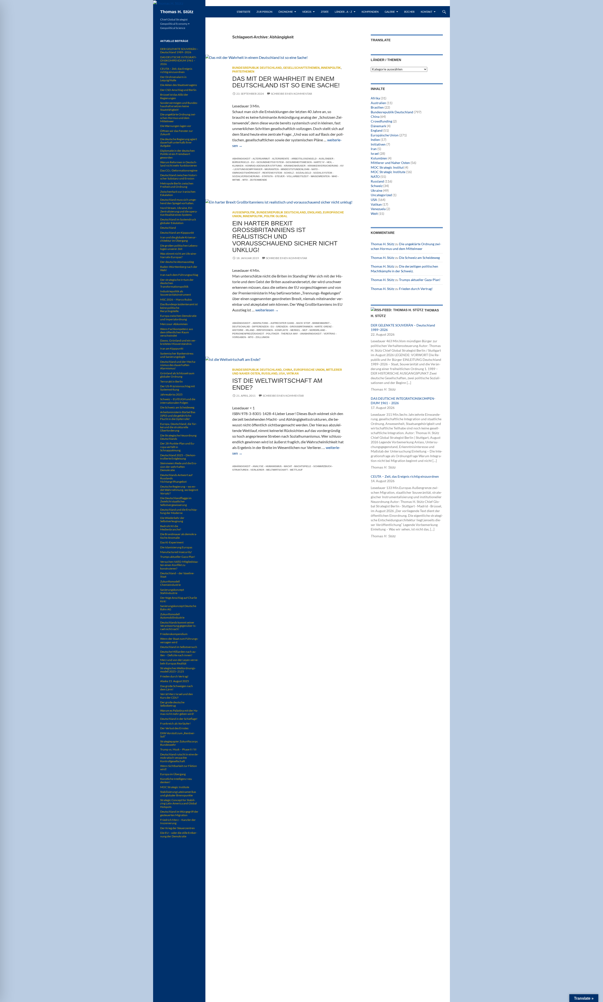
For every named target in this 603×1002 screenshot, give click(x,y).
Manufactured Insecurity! (176, 552)
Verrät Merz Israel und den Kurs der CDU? (176, 695)
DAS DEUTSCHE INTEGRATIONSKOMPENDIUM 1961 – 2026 (178, 60)
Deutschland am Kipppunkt (177, 232)
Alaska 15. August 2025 (174, 681)
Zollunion (262, 337)
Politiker (272, 333)
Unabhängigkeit (311, 333)
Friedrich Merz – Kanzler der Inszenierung (178, 821)
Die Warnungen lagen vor (175, 126)
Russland (269, 373)
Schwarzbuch (322, 466)
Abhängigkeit (241, 158)
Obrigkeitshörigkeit (246, 172)
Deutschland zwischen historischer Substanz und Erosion (178, 176)
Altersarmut (261, 158)
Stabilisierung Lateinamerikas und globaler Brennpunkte (178, 793)
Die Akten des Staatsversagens (178, 85)
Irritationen (265, 330)
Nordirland (317, 330)
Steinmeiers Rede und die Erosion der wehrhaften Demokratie (178, 466)
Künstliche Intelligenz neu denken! (176, 780)
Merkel (295, 330)
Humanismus (274, 466)
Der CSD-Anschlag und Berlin (178, 90)
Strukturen (240, 469)
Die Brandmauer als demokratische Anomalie (178, 535)
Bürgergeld (240, 162)
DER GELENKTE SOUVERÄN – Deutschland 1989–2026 (179, 50)
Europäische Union (309, 369)
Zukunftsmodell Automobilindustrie (172, 615)
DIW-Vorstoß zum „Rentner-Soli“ (177, 734)
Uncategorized (381, 195)
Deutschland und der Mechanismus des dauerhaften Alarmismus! (178, 365)
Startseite (243, 11)
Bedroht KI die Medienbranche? (170, 527)
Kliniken (237, 165)
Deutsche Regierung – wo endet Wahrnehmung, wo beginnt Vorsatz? (179, 490)
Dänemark (378, 126)
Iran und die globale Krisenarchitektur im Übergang (178, 239)
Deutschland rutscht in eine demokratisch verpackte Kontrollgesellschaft (179, 758)
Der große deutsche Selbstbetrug (172, 704)
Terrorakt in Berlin (171, 381)
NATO (314, 169)
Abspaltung (260, 323)
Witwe (236, 180)
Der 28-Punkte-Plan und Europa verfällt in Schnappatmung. (177, 447)
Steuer (280, 176)
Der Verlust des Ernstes (174, 728)
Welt (374, 214)
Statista (267, 176)
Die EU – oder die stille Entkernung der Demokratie (178, 834)
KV (342, 165)
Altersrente (280, 158)
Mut (304, 330)
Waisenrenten (320, 176)
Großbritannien (301, 326)
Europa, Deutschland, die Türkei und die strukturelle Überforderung (178, 427)
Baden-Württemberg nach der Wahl (178, 268)
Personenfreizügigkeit (248, 333)
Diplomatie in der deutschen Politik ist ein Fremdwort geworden (177, 154)
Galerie (390, 11)
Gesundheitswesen (299, 162)
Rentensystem (272, 172)
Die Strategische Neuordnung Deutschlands (178, 437)
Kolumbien (379, 158)
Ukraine (376, 190)
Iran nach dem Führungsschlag (179, 275)
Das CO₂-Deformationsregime (178, 170)
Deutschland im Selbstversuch (178, 647)
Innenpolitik (331, 67)
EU (252, 162)
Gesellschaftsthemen (301, 67)
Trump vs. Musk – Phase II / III (178, 749)
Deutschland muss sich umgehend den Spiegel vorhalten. (178, 201)
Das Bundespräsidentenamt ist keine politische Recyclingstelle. (179, 307)
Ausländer (326, 158)
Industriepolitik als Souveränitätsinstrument (175, 292)
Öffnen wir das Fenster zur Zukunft (176, 132)
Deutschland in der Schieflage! (178, 719)
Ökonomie (285, 11)
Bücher (409, 11)
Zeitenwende (258, 180)
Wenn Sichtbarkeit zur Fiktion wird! (178, 767)
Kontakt (426, 11)
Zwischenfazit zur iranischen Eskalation (178, 193)
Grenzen (282, 326)
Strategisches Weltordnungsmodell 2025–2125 (178, 669)
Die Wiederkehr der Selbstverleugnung (172, 519)
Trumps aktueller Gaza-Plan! (419, 280)
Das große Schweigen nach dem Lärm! (176, 687)
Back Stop (303, 323)
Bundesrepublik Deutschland (257, 67)
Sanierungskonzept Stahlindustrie (172, 591)
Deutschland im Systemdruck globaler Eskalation (178, 221)
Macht (288, 466)
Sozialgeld (303, 172)
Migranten (272, 169)
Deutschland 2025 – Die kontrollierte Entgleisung (178, 456)
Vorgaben (239, 337)
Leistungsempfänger (248, 169)
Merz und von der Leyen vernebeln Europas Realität (179, 661)
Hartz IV (319, 162)
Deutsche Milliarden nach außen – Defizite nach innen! (178, 653)
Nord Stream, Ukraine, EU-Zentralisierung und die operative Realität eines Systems (178, 211)
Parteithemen (243, 71)
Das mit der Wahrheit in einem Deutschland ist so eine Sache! (286, 82)
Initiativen (378, 144)
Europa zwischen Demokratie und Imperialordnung (178, 317)
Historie (238, 330)
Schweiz (377, 186)
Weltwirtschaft (277, 469)
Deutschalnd (241, 326)
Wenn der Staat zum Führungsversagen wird (179, 640)
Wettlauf (296, 469)
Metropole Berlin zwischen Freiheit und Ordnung (176, 185)
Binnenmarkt (321, 323)
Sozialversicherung (246, 176)
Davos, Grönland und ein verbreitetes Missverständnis (178, 342)
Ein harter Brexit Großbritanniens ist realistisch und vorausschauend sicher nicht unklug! (285, 236)
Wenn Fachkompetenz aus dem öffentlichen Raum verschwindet (176, 332)
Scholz (289, 172)
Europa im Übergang (173, 774)
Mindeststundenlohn (295, 169)
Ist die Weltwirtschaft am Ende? (277, 384)
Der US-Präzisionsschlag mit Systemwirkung (177, 387)
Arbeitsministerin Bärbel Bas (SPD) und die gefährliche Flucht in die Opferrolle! (177, 415)
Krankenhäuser (295, 165)
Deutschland (168, 227)
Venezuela (378, 209)
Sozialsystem (322, 172)
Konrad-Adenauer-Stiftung (263, 165)
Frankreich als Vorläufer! (175, 723)
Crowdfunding (381, 121)
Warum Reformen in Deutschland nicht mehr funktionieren (178, 163)
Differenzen (260, 326)
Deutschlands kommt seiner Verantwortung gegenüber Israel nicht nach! (178, 626)
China (287, 369)
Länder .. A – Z (343, 11)
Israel (375, 153)
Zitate (325, 11)
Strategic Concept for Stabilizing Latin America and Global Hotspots (178, 803)
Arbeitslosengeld (304, 158)
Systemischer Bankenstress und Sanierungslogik (176, 355)
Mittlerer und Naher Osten (390, 163)
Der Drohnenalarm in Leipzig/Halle (173, 78)
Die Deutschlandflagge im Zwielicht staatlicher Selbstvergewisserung (175, 501)
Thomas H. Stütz (176, 11)
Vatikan (292, 373)
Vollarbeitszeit (298, 176)
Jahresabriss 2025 (171, 394)
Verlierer (257, 469)
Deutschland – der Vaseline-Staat (177, 574)
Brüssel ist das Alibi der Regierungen (174, 96)
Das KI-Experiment (171, 542)
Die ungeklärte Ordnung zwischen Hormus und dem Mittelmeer (178, 118)
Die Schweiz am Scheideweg (419, 258)
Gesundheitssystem (270, 162)
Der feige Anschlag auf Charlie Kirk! (178, 599)
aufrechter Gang (282, 323)
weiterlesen (267, 310)
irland (250, 330)
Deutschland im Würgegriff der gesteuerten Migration (179, 813)
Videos (306, 11)
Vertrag (329, 333)
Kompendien (370, 11)
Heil (329, 162)
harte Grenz (323, 326)
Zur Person (264, 11)
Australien (378, 103)
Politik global (275, 216)
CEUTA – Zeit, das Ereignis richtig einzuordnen (405, 476)
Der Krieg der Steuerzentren (177, 828)
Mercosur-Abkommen (174, 324)
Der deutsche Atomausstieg (177, 262)
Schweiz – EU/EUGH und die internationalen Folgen (177, 400)
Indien (375, 140)
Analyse (258, 466)
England (314, 212)
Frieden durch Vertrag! (416, 289)
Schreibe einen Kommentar (291, 93)
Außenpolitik (243, 212)
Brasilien (377, 107)
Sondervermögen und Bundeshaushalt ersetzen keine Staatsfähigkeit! (179, 106)
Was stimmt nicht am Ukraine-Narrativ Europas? (178, 255)
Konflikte (281, 330)
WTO (245, 180)
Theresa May (289, 333)
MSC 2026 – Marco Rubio (176, 299)
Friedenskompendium (173, 634)
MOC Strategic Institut (387, 167)
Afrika (375, 98)
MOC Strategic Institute (388, 172)
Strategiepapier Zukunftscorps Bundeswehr (179, 743)
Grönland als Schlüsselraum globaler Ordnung (177, 374)
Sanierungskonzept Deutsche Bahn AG (178, 607)
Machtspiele (302, 466)
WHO (334, 176)
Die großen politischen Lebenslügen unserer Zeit (179, 247)
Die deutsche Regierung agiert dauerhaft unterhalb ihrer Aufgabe (178, 142)
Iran (374, 149)
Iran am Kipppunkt (171, 348)
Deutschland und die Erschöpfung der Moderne (178, 511)
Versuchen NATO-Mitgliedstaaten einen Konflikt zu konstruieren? (179, 565)
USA (282, 373)
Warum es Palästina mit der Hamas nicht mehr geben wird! (179, 712)
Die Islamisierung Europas (176, 547)
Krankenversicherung (323, 165)
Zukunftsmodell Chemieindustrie (170, 583)
